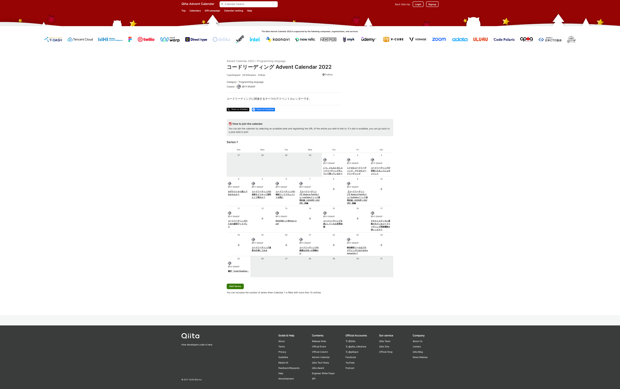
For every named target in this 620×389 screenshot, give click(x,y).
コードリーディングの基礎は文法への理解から (309, 250)
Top (183, 10)
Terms (281, 346)
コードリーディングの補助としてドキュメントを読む (285, 194)
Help (249, 10)
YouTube (350, 362)
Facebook (351, 357)
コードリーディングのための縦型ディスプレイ (237, 224)
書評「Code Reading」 (238, 271)
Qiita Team (384, 341)
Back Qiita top (402, 4)
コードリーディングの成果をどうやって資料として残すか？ (261, 194)
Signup (432, 4)
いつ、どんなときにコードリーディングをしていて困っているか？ (333, 171)
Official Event (319, 346)
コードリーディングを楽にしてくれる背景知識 (333, 224)
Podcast (350, 368)
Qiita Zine (384, 346)
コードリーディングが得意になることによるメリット (380, 171)
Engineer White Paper (323, 373)
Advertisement (286, 378)
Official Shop (386, 351)
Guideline (283, 357)
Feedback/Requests (289, 368)
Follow (327, 74)
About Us (417, 341)
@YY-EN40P (329, 163)
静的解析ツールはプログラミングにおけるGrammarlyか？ (357, 250)
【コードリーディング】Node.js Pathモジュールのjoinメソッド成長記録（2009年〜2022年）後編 (357, 197)
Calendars (195, 10)
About (281, 341)
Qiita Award (318, 368)
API (313, 378)
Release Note (319, 341)
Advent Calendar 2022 (240, 61)
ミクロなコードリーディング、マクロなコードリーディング (356, 171)
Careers (417, 346)
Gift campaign (212, 10)
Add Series (235, 286)
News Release (420, 357)
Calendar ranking (233, 10)
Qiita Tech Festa (320, 362)
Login (418, 4)
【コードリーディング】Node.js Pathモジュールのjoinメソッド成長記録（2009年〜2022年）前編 (309, 197)
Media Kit (283, 362)
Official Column (320, 351)
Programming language (271, 61)
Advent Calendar (321, 357)
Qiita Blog (418, 351)
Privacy (282, 351)
